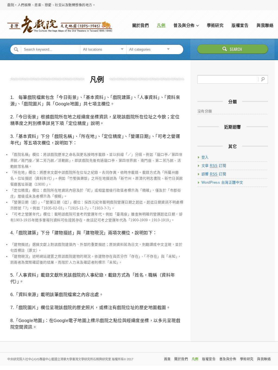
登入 (205, 157)
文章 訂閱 (213, 166)
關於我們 (140, 25)
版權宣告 (240, 25)
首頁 (167, 359)
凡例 (161, 25)
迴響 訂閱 (213, 174)
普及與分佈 (183, 25)
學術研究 (215, 25)
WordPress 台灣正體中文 (222, 182)
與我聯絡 (265, 25)
